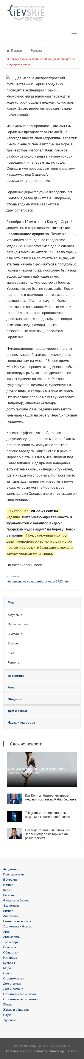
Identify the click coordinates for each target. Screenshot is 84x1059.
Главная (16, 50)
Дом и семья (12, 983)
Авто (6, 931)
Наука (7, 1015)
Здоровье (10, 1020)
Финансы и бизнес (16, 900)
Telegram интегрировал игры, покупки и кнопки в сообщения (47, 814)
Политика (10, 947)
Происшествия (18, 624)
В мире (13, 643)
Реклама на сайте (18, 1051)
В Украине (15, 634)
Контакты (40, 1051)
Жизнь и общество (16, 1009)
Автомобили (11, 937)
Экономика (11, 905)
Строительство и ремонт (20, 999)
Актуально (15, 615)
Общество (10, 952)
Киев (11, 653)
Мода (7, 968)
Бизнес (8, 911)
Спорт (7, 973)
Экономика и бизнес (17, 926)
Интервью (10, 957)
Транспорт (10, 942)
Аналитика (10, 916)
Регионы (36, 50)
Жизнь (7, 1004)
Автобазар (56, 1051)
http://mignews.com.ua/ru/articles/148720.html (37, 581)
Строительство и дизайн (20, 994)
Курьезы (9, 963)
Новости (72, 1051)
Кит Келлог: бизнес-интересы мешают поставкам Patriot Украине (50, 797)
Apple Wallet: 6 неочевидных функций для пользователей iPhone (37, 770)
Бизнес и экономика (17, 921)
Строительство (13, 978)
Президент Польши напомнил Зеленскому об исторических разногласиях (47, 834)
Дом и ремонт (13, 989)
